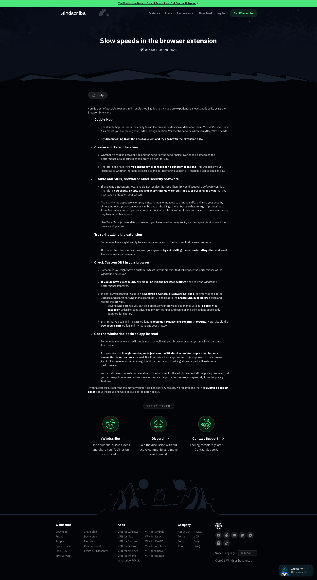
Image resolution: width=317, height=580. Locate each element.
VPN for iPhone (127, 555)
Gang (197, 546)
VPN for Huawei (154, 551)
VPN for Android (154, 531)
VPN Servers (62, 555)
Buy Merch (90, 536)
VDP (196, 536)
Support (60, 541)
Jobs (181, 541)
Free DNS (61, 551)
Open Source (63, 546)
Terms (181, 536)
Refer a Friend (92, 546)
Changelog (90, 531)
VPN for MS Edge (128, 551)
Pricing (59, 536)
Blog (196, 541)
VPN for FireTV (154, 541)
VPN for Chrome (127, 541)
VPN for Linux (153, 536)
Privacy (198, 531)
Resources (184, 13)
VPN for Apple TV (155, 546)
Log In (221, 13)
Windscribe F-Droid (129, 560)
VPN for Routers (155, 555)
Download (205, 13)
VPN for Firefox (127, 546)
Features (154, 13)
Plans (168, 13)
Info (180, 546)
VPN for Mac (125, 536)
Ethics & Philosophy (96, 551)
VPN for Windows (128, 531)
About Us (183, 531)
